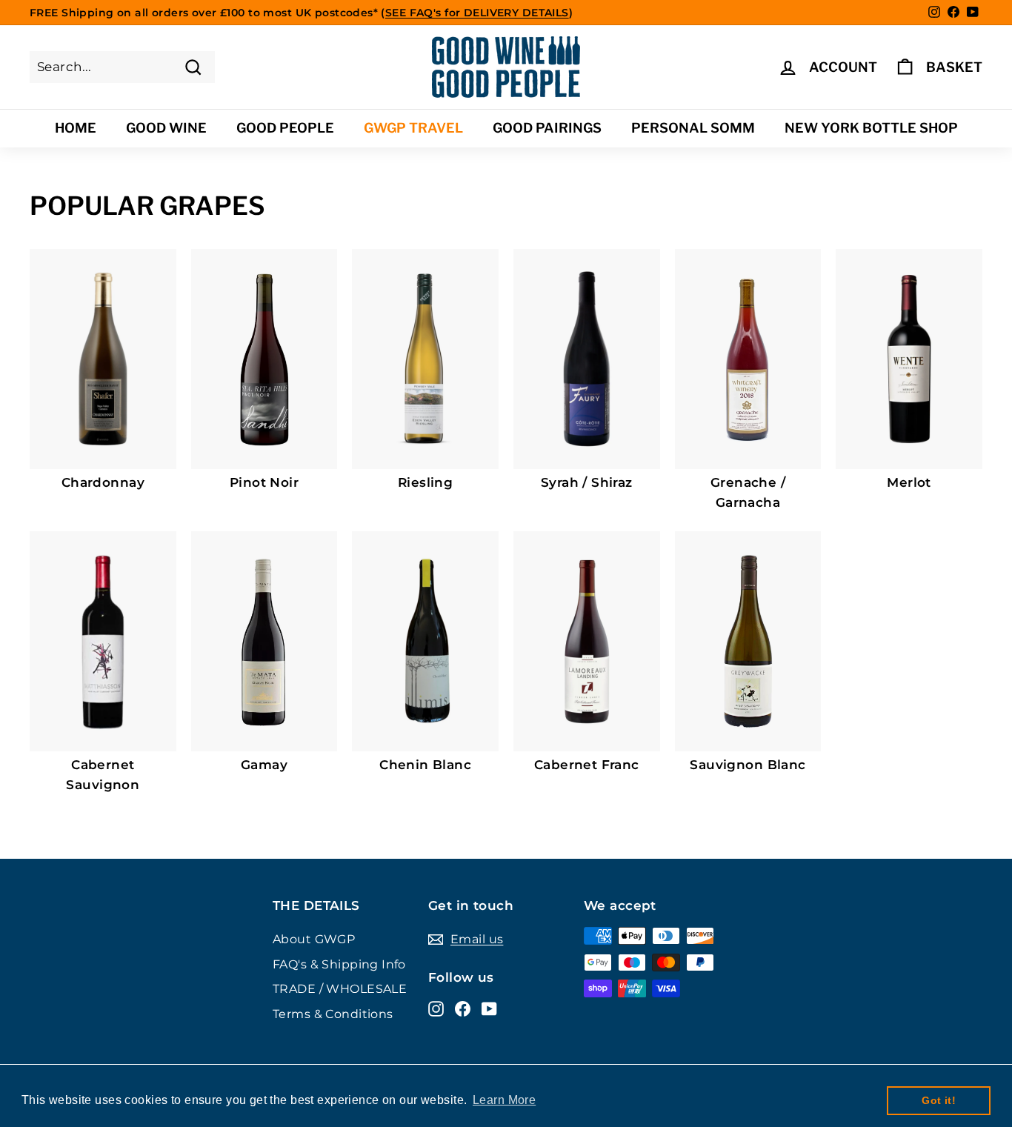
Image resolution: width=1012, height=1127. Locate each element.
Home (75, 128)
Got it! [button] (939, 1100)
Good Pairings (547, 128)
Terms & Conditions (333, 1014)
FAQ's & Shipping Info (339, 964)
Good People (285, 128)
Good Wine (166, 128)
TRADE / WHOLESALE (340, 989)
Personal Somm (693, 128)
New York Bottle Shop (871, 128)
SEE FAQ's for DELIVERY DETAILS (477, 12)
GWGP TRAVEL (413, 128)
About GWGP (314, 939)
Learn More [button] (504, 1100)
